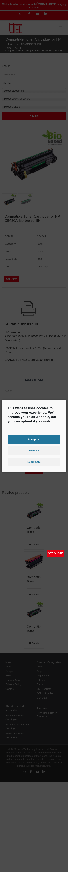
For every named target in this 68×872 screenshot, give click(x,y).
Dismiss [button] (34, 450)
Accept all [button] (34, 439)
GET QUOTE (55, 553)
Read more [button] (34, 461)
